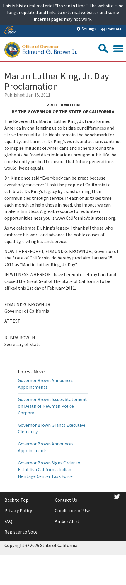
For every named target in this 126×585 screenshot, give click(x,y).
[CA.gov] (10, 30)
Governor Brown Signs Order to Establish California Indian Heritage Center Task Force (49, 469)
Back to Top (16, 500)
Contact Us (66, 500)
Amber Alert (67, 521)
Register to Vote (21, 532)
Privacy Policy (18, 510)
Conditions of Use (72, 510)
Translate (113, 29)
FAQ (8, 521)
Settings (88, 28)
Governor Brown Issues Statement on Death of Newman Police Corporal (52, 406)
